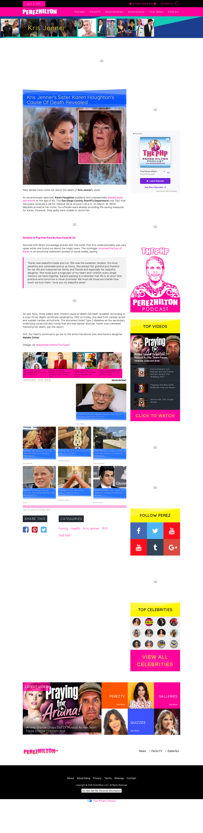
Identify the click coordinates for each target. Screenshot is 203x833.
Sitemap (119, 778)
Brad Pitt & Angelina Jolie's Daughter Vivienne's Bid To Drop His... (35, 372)
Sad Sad (64, 535)
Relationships (114, 11)
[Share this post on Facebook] (26, 529)
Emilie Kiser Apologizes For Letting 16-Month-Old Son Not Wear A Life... (110, 372)
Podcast (173, 11)
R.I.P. (105, 528)
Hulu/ (39, 344)
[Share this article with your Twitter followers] (44, 529)
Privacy (97, 778)
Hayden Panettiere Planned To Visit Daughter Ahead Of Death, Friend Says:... (59, 373)
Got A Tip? (34, 4)
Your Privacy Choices (104, 800)
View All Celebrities (155, 660)
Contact (131, 778)
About (70, 778)
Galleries (173, 751)
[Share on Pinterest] (35, 529)
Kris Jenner (91, 528)
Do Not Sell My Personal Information (101, 790)
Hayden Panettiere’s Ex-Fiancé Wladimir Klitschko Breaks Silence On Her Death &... (84, 373)
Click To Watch (155, 415)
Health (75, 528)
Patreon (80, 11)
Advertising (83, 778)
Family (63, 528)
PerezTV (95, 11)
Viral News (156, 11)
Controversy (136, 11)
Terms (108, 778)
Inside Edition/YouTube (55, 344)
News (142, 751)
